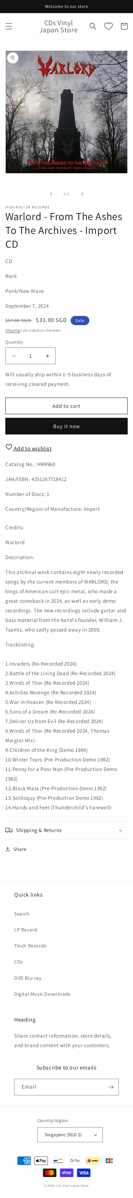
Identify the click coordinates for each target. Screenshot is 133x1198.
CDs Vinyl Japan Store (72, 1185)
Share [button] (20, 849)
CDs (18, 961)
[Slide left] (51, 194)
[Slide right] (82, 194)
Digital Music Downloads (42, 994)
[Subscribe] (110, 1087)
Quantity (14, 342)
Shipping (12, 330)
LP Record (25, 929)
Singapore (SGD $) (63, 1135)
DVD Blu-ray (27, 978)
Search (22, 913)
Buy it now (66, 426)
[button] (9, 26)
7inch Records (30, 945)
